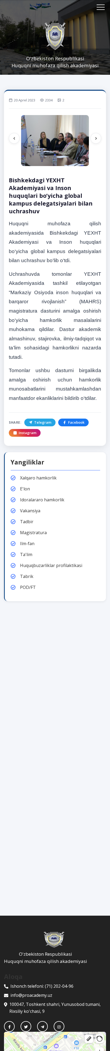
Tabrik (26, 576)
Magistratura (33, 533)
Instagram (27, 432)
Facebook (76, 422)
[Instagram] (59, 1026)
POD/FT (28, 587)
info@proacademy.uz (31, 995)
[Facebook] (9, 1026)
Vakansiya (30, 511)
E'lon (25, 489)
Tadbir (26, 522)
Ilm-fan (27, 543)
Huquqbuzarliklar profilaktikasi (51, 565)
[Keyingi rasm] (96, 138)
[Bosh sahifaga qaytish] (55, 940)
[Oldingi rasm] (14, 138)
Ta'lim (26, 554)
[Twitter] (26, 1026)
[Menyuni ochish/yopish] (100, 7)
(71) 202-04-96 (59, 986)
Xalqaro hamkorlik (38, 478)
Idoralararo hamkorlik (42, 500)
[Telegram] (42, 1026)
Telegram (42, 422)
